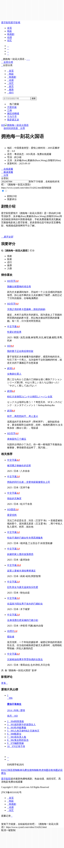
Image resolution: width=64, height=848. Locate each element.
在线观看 (7, 169)
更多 (4, 683)
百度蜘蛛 (15, 770)
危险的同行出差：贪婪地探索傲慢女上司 (28, 482)
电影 (9, 31)
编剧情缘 (15, 743)
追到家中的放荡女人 (21, 724)
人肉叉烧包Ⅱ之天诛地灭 (23, 730)
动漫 (9, 37)
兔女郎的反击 (18, 740)
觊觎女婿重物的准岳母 (19, 286)
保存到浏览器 (11, 128)
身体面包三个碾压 (16, 439)
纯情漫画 (15, 721)
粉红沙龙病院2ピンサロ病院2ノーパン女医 (29, 396)
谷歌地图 (53, 770)
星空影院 (6, 22)
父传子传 (16, 746)
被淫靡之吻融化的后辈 (19, 465)
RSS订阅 (5, 770)
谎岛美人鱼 (16, 737)
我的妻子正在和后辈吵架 (20, 351)
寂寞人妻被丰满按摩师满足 (21, 570)
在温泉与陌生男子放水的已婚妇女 (25, 603)
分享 (21, 128)
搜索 (34, 98)
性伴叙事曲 (16, 727)
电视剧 (10, 34)
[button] (12, 196)
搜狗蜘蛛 (34, 770)
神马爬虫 (24, 770)
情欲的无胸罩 (14, 498)
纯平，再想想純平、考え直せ (22, 416)
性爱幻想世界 (14, 332)
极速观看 (7, 172)
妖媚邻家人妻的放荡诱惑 (20, 554)
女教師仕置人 (14, 374)
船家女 (14, 734)
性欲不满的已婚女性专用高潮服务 (25, 537)
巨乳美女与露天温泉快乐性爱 (22, 587)
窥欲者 (10, 636)
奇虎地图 (43, 770)
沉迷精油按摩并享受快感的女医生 (25, 659)
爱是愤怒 (12, 515)
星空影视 (15, 22)
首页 (9, 28)
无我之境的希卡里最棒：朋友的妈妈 (26, 309)
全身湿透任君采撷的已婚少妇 (22, 620)
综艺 (9, 40)
